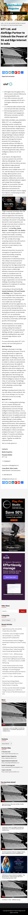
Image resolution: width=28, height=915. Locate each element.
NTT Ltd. (9, 122)
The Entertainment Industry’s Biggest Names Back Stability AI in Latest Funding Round (14, 642)
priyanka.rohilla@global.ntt (11, 465)
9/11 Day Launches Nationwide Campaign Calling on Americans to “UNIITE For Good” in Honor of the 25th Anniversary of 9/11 (13, 691)
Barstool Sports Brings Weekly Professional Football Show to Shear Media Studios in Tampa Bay (12, 683)
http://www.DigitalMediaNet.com (10, 762)
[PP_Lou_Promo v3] (14, 203)
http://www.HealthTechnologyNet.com (12, 767)
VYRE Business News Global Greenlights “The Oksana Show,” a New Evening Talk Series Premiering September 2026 (13, 649)
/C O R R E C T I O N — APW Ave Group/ (12, 654)
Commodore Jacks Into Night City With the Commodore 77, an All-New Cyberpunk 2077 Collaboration (13, 636)
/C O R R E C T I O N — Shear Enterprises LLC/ (13, 677)
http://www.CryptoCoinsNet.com (10, 772)
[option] (14, 719)
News (4, 724)
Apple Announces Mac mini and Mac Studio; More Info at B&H (12, 630)
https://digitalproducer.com (9, 758)
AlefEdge (4, 126)
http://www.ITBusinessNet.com (10, 753)
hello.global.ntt (12, 443)
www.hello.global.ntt (16, 343)
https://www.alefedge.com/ (10, 394)
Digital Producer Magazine (13, 7)
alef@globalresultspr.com (9, 479)
